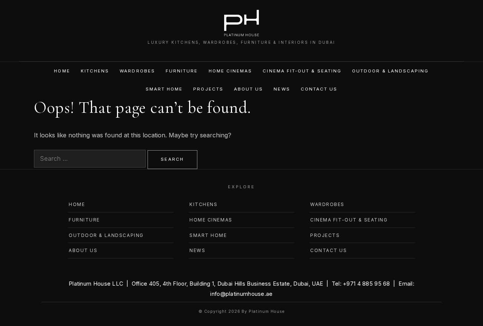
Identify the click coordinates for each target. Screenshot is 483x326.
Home (62, 71)
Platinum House (266, 311)
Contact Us (319, 89)
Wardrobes (137, 71)
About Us (248, 89)
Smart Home (164, 89)
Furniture (182, 71)
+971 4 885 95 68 (366, 283)
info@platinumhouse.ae (241, 294)
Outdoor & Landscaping (390, 71)
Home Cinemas (230, 71)
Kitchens (95, 71)
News (282, 89)
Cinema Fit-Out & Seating (302, 71)
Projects (208, 89)
